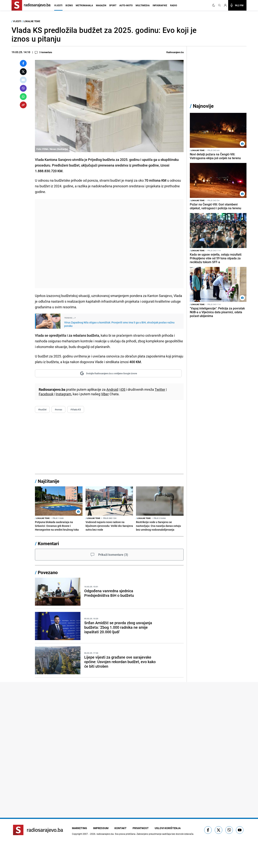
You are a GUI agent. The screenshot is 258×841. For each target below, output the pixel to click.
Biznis (69, 5)
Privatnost (141, 828)
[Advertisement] (109, 243)
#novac (58, 409)
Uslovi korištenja (168, 828)
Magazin (101, 5)
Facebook (46, 394)
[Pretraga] (219, 5)
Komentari (48, 543)
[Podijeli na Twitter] (23, 71)
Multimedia (143, 5)
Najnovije (203, 106)
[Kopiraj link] (23, 105)
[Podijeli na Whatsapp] (23, 96)
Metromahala (84, 5)
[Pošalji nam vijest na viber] (229, 830)
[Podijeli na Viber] (23, 88)
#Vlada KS (75, 409)
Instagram (63, 394)
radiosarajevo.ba (105, 833)
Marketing (79, 828)
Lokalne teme (32, 21)
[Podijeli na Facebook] (23, 63)
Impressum (100, 828)
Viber (105, 394)
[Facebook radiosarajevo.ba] (208, 830)
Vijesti (58, 5)
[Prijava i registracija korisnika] (225, 5)
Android (112, 389)
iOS (122, 389)
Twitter (160, 389)
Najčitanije (48, 481)
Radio (173, 5)
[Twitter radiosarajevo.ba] (218, 830)
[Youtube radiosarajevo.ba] (239, 830)
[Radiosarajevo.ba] (38, 830)
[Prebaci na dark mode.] (214, 5)
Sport (112, 5)
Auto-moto (126, 5)
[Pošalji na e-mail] (23, 80)
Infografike (160, 5)
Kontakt (120, 828)
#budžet (42, 409)
